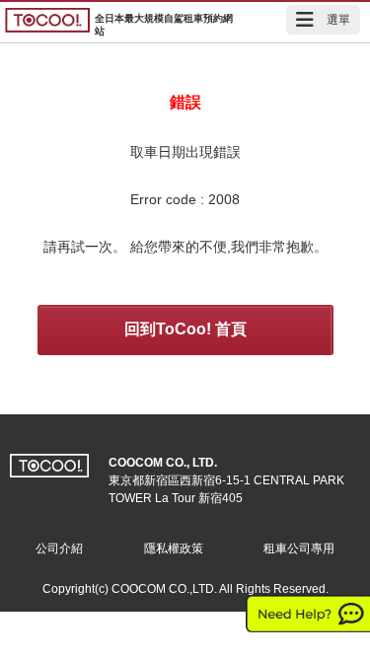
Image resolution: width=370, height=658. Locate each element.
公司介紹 (59, 548)
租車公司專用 (298, 548)
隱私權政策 (173, 548)
